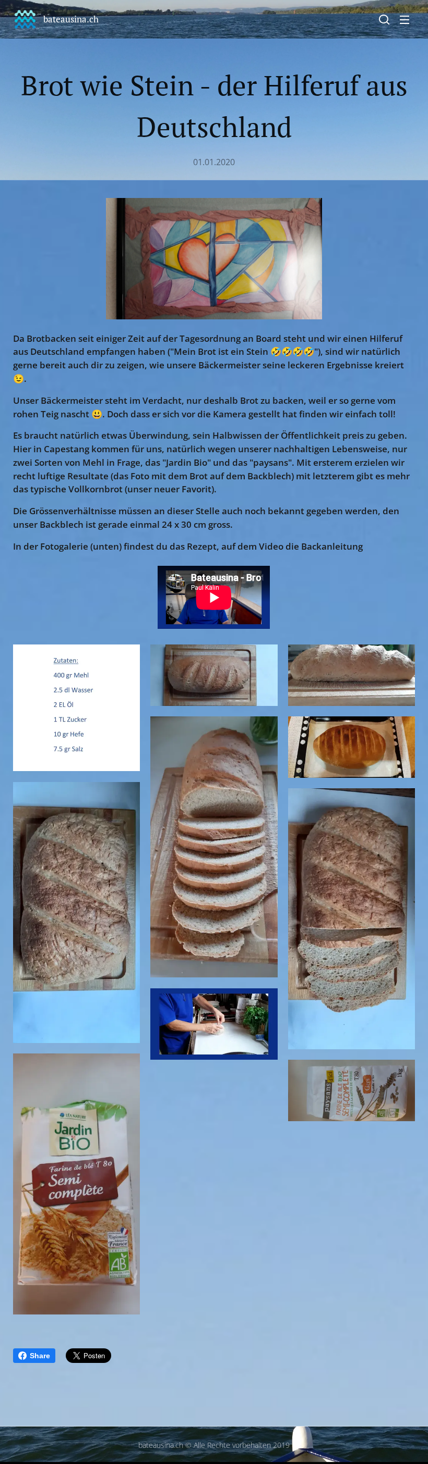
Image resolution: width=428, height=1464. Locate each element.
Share (40, 1355)
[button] (384, 19)
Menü (404, 19)
